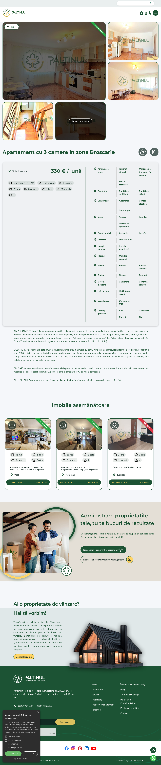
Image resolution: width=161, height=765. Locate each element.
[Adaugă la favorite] (142, 152)
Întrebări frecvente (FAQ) (133, 684)
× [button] (38, 712)
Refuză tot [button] (30, 754)
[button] (12, 425)
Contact (124, 713)
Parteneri (96, 709)
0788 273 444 (44, 706)
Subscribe (65, 722)
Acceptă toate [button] (13, 754)
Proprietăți (97, 699)
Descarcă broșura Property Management (103, 559)
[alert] (21, 736)
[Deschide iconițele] (153, 750)
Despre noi (97, 689)
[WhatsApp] (153, 758)
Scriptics (138, 760)
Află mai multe (30, 732)
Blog (122, 689)
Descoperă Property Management (100, 550)
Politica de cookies (129, 708)
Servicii (95, 694)
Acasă (94, 684)
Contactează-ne (24, 656)
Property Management (103, 704)
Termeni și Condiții (129, 694)
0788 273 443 (25, 706)
